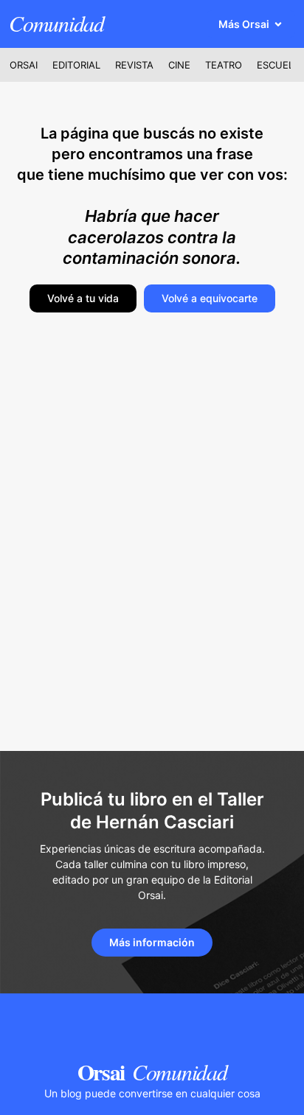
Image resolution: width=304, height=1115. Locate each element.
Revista (134, 65)
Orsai (24, 65)
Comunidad (56, 23)
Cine (179, 65)
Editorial (76, 65)
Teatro (223, 65)
